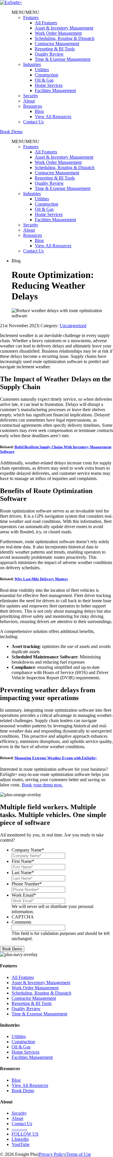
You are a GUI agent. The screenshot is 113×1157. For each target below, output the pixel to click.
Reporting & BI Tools (55, 48)
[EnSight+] (11, 2)
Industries (32, 64)
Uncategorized (73, 325)
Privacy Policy (52, 1154)
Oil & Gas (44, 80)
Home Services (49, 85)
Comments (21, 922)
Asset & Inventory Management (64, 27)
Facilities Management (55, 90)
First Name (23, 861)
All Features (46, 22)
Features (31, 17)
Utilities (42, 69)
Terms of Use (78, 1154)
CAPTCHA (23, 916)
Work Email (24, 895)
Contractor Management (57, 43)
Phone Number (27, 883)
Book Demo (11, 131)
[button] (25, 12)
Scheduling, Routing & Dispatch (64, 38)
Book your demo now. (42, 784)
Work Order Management (58, 33)
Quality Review (49, 54)
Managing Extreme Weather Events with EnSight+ (55, 758)
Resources (32, 106)
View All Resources (53, 116)
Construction (46, 74)
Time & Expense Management (62, 59)
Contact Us (33, 121)
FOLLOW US (25, 1134)
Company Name (28, 849)
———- (19, 1128)
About (29, 100)
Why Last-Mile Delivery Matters (41, 579)
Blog (39, 111)
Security (30, 95)
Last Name (23, 872)
